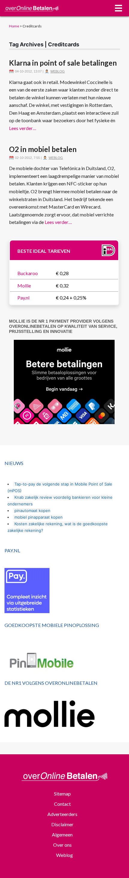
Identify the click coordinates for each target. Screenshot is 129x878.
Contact (62, 804)
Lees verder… (22, 128)
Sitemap (62, 793)
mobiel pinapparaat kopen (38, 517)
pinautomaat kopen (32, 510)
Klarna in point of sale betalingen (63, 62)
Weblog (57, 71)
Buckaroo (27, 273)
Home (14, 26)
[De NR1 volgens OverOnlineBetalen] (64, 713)
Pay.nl (23, 297)
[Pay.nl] (64, 590)
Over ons (62, 845)
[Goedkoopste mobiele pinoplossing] (64, 661)
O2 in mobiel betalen (42, 149)
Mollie (24, 285)
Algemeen (62, 834)
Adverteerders (62, 814)
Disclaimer (62, 824)
